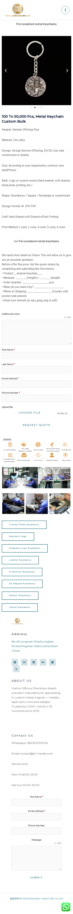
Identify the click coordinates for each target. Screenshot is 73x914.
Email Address (10, 378)
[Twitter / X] (16, 669)
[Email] (24, 662)
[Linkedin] (33, 662)
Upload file (7, 407)
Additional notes (10, 314)
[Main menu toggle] (65, 10)
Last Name (8, 364)
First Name (8, 349)
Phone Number (11, 392)
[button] (6, 70)
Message (36, 839)
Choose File (30, 412)
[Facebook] (15, 662)
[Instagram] (52, 662)
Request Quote (36, 425)
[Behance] (43, 662)
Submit (36, 877)
